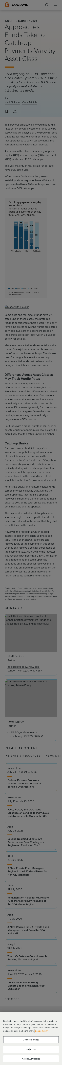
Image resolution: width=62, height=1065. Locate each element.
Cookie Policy (41, 1030)
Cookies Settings (31, 1039)
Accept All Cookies (31, 1058)
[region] (31, 1038)
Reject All (30, 1049)
